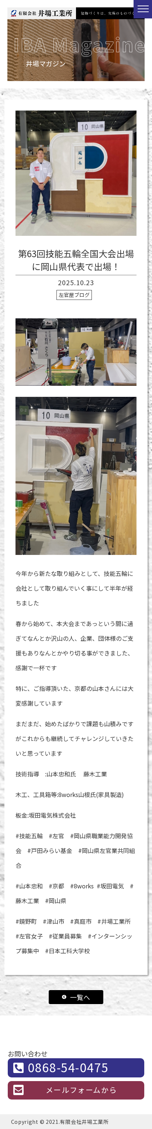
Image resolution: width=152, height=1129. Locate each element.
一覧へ (80, 997)
